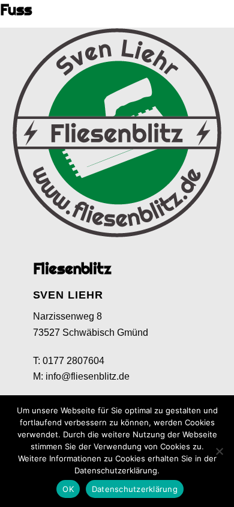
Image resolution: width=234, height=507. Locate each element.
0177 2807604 (73, 361)
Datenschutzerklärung (135, 489)
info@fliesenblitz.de (88, 376)
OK (68, 489)
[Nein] (219, 451)
